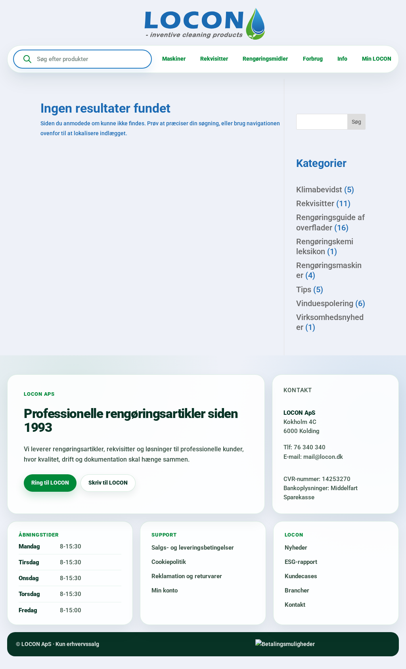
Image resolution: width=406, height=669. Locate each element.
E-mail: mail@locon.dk (313, 456)
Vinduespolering (324, 303)
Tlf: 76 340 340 (304, 447)
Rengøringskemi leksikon (324, 246)
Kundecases (301, 576)
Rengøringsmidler (265, 59)
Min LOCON (376, 59)
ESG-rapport (301, 561)
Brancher (297, 590)
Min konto (164, 590)
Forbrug (313, 59)
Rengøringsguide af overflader (330, 222)
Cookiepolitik (168, 561)
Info (342, 59)
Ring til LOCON (50, 482)
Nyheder (296, 547)
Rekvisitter (214, 59)
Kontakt (295, 604)
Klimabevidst (319, 189)
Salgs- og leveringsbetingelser (192, 547)
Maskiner (174, 59)
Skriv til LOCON (108, 482)
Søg (356, 122)
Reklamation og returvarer (186, 576)
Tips (303, 289)
